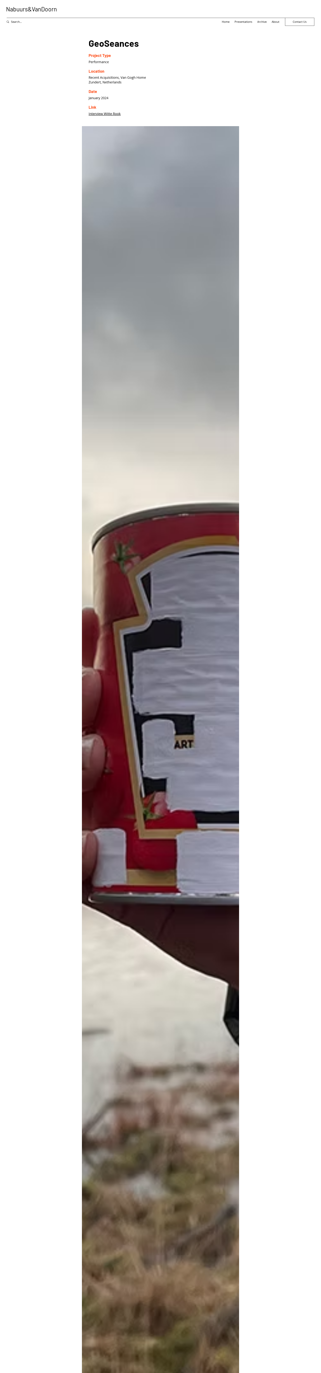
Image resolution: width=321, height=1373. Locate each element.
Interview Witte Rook (105, 113)
